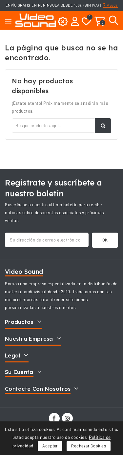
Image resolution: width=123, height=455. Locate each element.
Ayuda (112, 5)
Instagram (68, 418)
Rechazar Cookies (88, 446)
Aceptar (50, 446)
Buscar (103, 125)
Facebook (55, 418)
